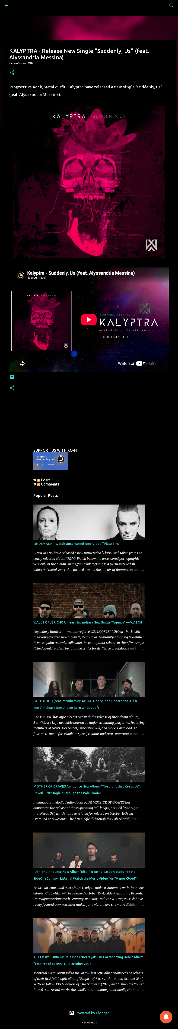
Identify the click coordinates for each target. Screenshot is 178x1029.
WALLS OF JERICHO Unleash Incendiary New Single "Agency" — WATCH (87, 622)
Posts (45, 480)
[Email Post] (12, 378)
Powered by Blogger (92, 1013)
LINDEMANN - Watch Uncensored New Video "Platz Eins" (76, 544)
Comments (49, 484)
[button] (12, 73)
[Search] (171, 5)
